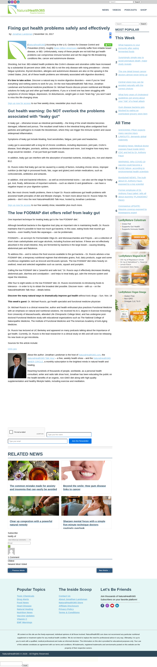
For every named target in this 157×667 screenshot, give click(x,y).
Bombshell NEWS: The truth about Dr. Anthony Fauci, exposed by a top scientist (132, 180)
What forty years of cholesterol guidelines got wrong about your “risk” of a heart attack (133, 97)
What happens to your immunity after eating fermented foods (129, 48)
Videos (116, 10)
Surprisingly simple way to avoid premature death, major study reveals (132, 60)
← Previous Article (17, 570)
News (105, 10)
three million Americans (65, 48)
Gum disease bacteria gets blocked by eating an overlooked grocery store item (132, 110)
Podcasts (130, 10)
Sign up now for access (19, 103)
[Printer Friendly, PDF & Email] (108, 45)
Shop (143, 10)
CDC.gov (12, 349)
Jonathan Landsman (23, 34)
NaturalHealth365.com (90, 355)
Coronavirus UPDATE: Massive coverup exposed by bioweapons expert (132, 209)
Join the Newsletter (80, 441)
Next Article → (104, 570)
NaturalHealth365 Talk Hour (41, 358)
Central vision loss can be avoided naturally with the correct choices (131, 85)
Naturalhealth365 (36, 44)
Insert (25, 665)
